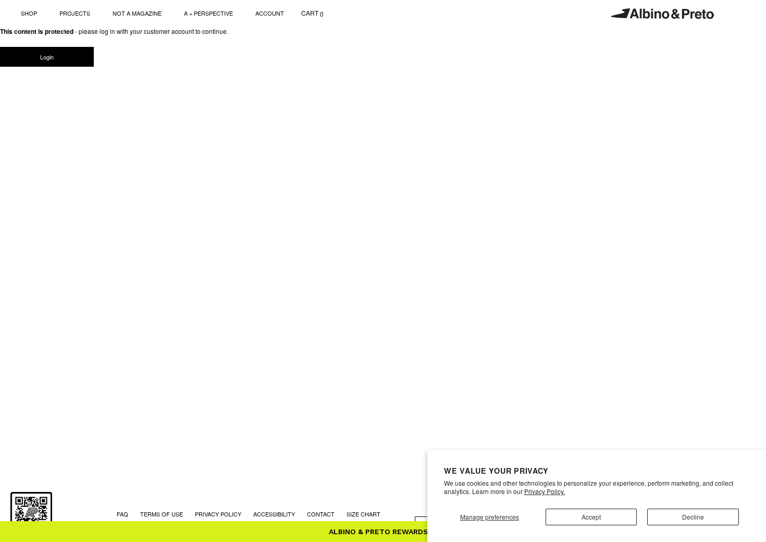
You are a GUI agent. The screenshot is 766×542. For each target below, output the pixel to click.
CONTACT (321, 514)
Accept (591, 516)
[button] (383, 531)
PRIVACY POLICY (218, 514)
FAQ (122, 514)
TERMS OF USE (161, 514)
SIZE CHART (363, 514)
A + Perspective (208, 13)
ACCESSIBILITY (274, 514)
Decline (693, 516)
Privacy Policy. (544, 491)
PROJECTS (74, 13)
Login (47, 57)
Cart (312, 13)
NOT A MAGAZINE (137, 13)
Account (269, 13)
